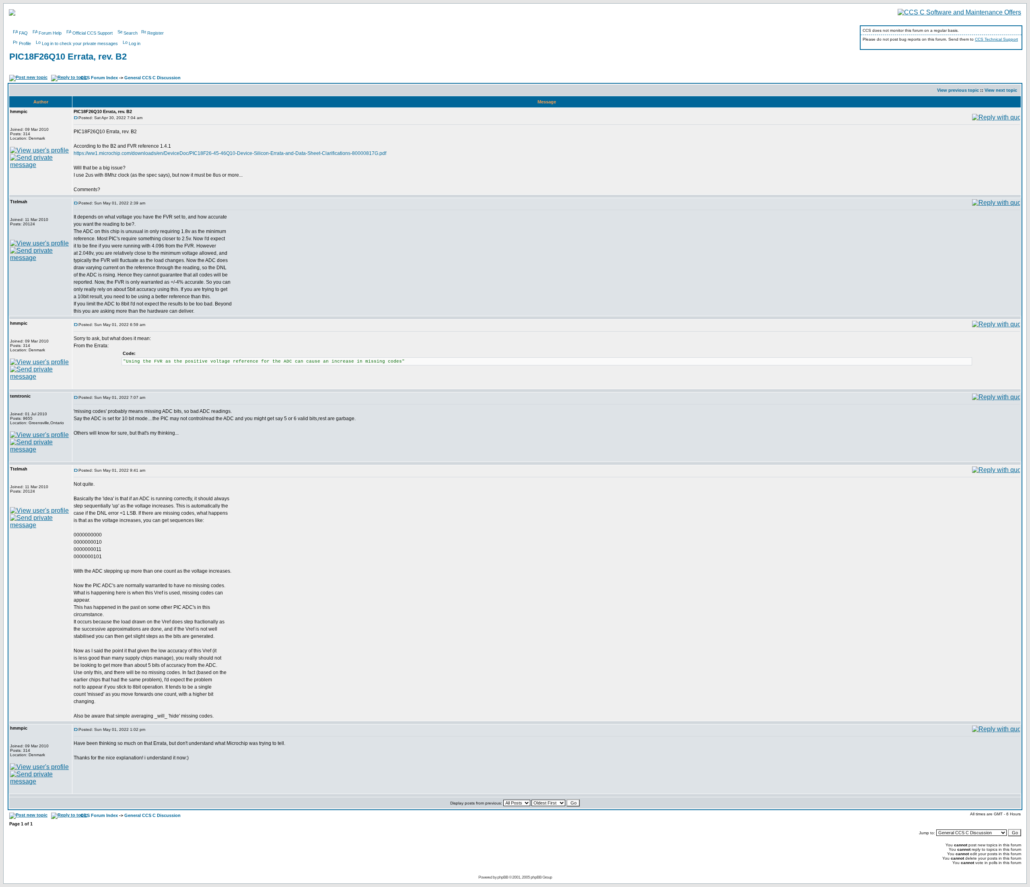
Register (155, 33)
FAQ (23, 33)
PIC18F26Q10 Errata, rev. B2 (68, 57)
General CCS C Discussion (152, 77)
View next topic (1001, 90)
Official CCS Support (92, 33)
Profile (25, 43)
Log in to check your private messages (80, 43)
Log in (134, 43)
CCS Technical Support (996, 39)
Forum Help (50, 33)
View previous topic (958, 90)
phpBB (502, 877)
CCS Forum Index (99, 77)
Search (131, 33)
